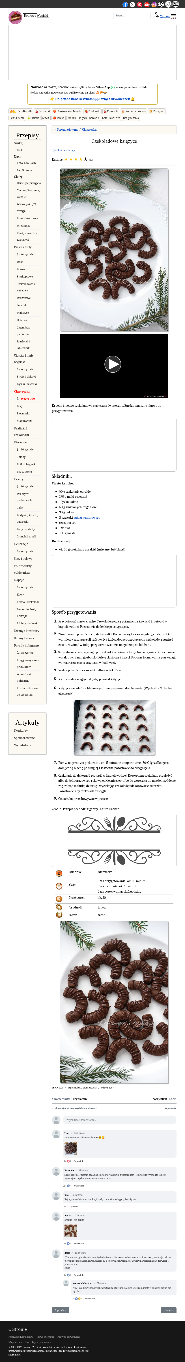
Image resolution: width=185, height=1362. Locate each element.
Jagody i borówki (89, 118)
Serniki (21, 305)
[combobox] (131, 15)
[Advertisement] (92, 52)
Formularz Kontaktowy (20, 1336)
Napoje (19, 580)
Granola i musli (26, 536)
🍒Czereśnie (111, 111)
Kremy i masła (24, 638)
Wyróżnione (22, 745)
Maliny (72, 118)
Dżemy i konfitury (26, 631)
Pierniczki (23, 413)
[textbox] (119, 1121)
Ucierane (22, 320)
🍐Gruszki (33, 118)
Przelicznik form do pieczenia (27, 691)
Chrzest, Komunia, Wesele (28, 194)
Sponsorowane (24, 738)
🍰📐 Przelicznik (21, 111)
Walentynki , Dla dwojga (27, 208)
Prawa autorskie (45, 1336)
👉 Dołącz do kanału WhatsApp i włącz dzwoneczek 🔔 (92, 99)
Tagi (19, 150)
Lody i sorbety (26, 529)
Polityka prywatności (68, 1336)
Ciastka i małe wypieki (23, 358)
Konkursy (21, 730)
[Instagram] (154, 4)
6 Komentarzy (65, 150)
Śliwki (46, 118)
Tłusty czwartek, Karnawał (27, 236)
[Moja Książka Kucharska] (176, 6)
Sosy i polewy (23, 559)
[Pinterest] (139, 4)
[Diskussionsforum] (168, 6)
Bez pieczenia (131, 118)
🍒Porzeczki (42, 111)
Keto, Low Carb (111, 118)
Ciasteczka (22, 391)
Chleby (21, 457)
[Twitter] (132, 4)
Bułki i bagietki (26, 464)
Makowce (23, 312)
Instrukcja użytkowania (38, 1342)
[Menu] (174, 15)
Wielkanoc (23, 225)
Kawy (20, 594)
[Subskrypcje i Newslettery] (161, 7)
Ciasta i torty (23, 247)
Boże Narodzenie (27, 218)
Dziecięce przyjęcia (29, 183)
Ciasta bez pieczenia (23, 331)
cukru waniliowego (87, 518)
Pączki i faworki (27, 384)
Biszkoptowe (25, 276)
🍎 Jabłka (58, 118)
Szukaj (18, 143)
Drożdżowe (24, 298)
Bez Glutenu (17, 118)
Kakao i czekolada (28, 602)
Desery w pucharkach (24, 497)
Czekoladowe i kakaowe (26, 287)
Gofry (20, 507)
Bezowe (21, 269)
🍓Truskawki (92, 111)
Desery (18, 479)
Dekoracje (21, 544)
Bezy (20, 406)
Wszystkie (27, 254)
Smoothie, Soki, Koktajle (26, 613)
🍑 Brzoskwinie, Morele (67, 111)
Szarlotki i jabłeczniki (24, 345)
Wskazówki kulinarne (24, 677)
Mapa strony (15, 1342)
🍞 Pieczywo (156, 111)
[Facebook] (125, 4)
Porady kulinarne (26, 646)
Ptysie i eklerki (26, 376)
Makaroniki (24, 421)
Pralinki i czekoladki (21, 431)
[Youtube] (147, 4)
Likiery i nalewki (27, 623)
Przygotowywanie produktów (28, 663)
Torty (20, 261)
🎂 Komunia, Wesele (133, 111)
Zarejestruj (160, 1099)
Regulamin (80, 1099)
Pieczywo (20, 442)
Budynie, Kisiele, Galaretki (27, 518)
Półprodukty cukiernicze (23, 569)
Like (64, 1161)
